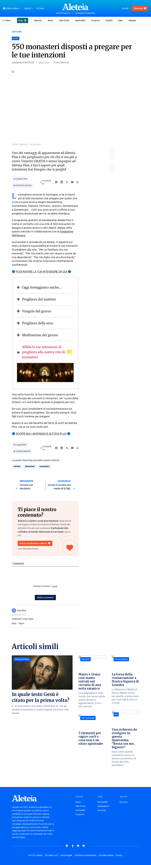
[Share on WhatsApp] (77, 182)
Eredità (109, 20)
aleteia (17, 466)
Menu (8, 20)
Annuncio (101, 810)
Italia (120, 20)
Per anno (124, 802)
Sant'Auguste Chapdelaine (85, 13)
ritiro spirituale (87, 718)
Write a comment (45, 597)
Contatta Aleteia (106, 855)
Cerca (41, 8)
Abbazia (132, 20)
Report (21, 623)
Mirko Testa (44, 62)
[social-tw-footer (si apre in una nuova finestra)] (78, 846)
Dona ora (138, 8)
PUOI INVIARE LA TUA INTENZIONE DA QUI (41, 271)
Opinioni (38, 20)
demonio (85, 659)
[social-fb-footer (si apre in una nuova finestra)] (72, 846)
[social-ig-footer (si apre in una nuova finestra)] (84, 846)
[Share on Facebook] (56, 182)
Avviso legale (66, 855)
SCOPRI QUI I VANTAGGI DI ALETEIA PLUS (41, 433)
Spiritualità (80, 20)
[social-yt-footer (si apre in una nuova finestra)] (67, 846)
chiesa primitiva (22, 659)
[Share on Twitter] (67, 182)
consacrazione (121, 659)
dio (116, 714)
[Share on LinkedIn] (61, 182)
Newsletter (102, 802)
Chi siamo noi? (51, 855)
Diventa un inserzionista (85, 855)
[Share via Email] (72, 182)
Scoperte (95, 20)
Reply (14, 623)
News (50, 20)
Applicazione (103, 806)
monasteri (44, 466)
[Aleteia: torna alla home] (75, 6)
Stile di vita (64, 20)
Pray (21, 20)
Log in (55, 586)
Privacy (119, 855)
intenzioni (30, 466)
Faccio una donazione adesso (33, 543)
